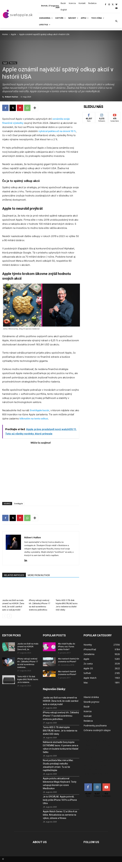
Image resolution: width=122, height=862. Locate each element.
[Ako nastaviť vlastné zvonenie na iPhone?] (49, 673)
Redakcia (88, 720)
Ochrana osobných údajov (97, 730)
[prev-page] (4, 616)
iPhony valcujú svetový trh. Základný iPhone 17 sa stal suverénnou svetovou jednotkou (61, 715)
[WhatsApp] (27, 108)
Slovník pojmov (91, 701)
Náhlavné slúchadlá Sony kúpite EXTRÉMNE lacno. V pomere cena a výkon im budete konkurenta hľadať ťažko (60, 747)
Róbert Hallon (11, 97)
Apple (13, 34)
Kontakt (88, 716)
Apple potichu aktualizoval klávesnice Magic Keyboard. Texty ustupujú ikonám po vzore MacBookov (59, 783)
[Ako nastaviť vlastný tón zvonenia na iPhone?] (49, 661)
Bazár (87, 706)
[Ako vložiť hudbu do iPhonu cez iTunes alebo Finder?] (49, 646)
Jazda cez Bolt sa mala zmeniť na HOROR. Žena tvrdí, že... (27, 647)
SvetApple (18, 503)
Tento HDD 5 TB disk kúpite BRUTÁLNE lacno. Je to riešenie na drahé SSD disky (60, 730)
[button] (116, 21)
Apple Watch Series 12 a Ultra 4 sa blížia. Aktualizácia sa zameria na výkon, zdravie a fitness (60, 814)
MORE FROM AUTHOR (39, 575)
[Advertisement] (40, 471)
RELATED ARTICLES (14, 575)
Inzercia (88, 711)
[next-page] (9, 616)
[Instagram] (109, 4)
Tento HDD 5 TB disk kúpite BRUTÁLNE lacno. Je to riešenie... (27, 679)
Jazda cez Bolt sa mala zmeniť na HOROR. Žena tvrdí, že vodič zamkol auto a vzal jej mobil (60, 701)
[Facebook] (105, 4)
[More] (34, 108)
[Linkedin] (27, 560)
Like (89, 114)
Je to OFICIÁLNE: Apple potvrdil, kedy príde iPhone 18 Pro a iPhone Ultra (60, 800)
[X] (113, 4)
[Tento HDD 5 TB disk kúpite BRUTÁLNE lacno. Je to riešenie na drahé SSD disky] (67, 590)
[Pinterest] (20, 108)
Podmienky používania (95, 725)
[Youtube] (116, 8)
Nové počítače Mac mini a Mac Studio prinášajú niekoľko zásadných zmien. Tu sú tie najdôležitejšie (58, 765)
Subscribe (115, 114)
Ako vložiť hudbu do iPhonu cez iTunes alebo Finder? (66, 647)
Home (5, 34)
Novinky (13, 63)
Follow (101, 114)
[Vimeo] (116, 4)
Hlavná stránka (91, 697)
